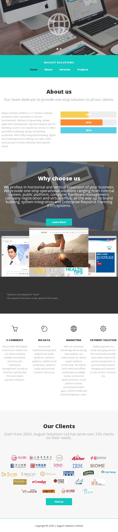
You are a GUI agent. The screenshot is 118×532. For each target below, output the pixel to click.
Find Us (59, 501)
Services (64, 69)
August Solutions (59, 62)
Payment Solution (103, 340)
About (48, 69)
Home (33, 69)
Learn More (59, 222)
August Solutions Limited (70, 525)
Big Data (44, 340)
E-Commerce (14, 340)
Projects (82, 69)
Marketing (73, 340)
